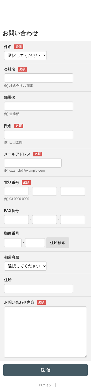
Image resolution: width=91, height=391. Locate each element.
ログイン (45, 385)
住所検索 (57, 242)
